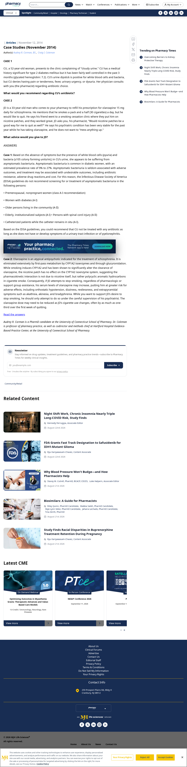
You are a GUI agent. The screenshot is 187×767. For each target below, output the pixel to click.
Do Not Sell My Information (93, 670)
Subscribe (112, 365)
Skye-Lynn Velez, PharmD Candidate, (63, 509)
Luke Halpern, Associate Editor (104, 481)
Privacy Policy (93, 663)
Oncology (63, 13)
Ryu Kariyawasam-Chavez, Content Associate (69, 452)
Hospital (54, 13)
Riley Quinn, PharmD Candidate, (63, 506)
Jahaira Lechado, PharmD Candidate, (100, 509)
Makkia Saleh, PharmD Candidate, (96, 506)
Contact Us (94, 656)
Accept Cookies (165, 757)
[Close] (182, 757)
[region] (93, 757)
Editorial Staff (93, 660)
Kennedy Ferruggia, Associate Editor (65, 423)
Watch (89, 4)
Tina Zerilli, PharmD (55, 512)
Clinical (9, 12)
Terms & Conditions (93, 667)
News (98, 744)
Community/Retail (41, 13)
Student (93, 13)
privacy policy (62, 371)
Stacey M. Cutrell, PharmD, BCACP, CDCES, (67, 481)
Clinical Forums (93, 649)
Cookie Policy (43, 764)
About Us (93, 646)
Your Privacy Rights (93, 674)
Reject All (144, 757)
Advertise (93, 653)
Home (73, 744)
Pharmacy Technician (78, 13)
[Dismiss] (112, 242)
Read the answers (14, 314)
